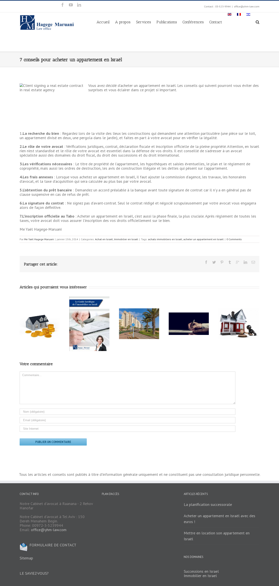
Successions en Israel (201, 571)
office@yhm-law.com (246, 6)
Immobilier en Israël (126, 239)
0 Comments (234, 239)
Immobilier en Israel (200, 575)
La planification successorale (208, 504)
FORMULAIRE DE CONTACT (52, 544)
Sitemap (26, 558)
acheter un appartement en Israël (203, 239)
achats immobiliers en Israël (165, 239)
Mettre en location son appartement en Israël (217, 535)
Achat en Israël (104, 239)
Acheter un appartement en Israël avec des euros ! (219, 518)
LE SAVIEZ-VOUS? (34, 573)
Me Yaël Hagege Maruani (39, 239)
